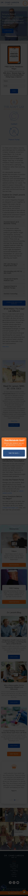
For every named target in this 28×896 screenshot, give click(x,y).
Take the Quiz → (14, 453)
